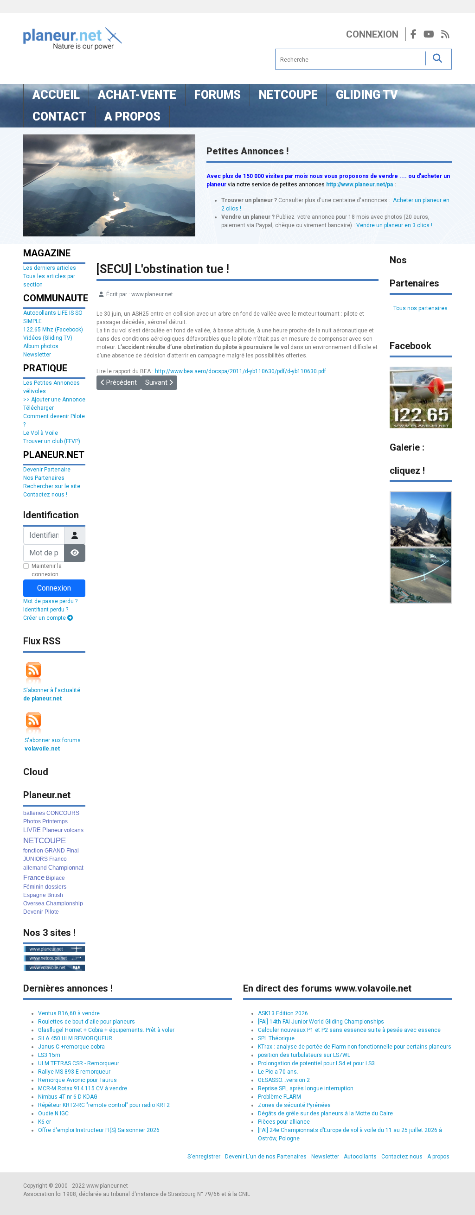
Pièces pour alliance (284, 1122)
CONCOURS (62, 813)
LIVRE (32, 830)
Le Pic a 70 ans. (278, 1072)
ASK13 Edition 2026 (283, 1013)
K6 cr (44, 1122)
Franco (58, 859)
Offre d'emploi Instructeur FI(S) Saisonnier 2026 (99, 1130)
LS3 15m (49, 1055)
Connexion (372, 34)
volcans (73, 830)
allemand (35, 868)
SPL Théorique (276, 1038)
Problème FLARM (279, 1097)
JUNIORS (35, 859)
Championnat (65, 867)
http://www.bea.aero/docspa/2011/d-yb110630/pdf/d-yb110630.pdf (240, 371)
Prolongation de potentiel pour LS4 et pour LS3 (316, 1063)
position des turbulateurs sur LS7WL (304, 1055)
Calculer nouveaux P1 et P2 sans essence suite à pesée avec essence (349, 1030)
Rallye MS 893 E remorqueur (74, 1072)
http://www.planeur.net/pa (359, 184)
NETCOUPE (44, 840)
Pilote (52, 912)
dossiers (55, 887)
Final (72, 850)
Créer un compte (45, 618)
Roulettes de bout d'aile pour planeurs (86, 1021)
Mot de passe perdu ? (50, 601)
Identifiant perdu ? (45, 609)
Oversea (34, 903)
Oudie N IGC (53, 1113)
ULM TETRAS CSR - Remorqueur (78, 1063)
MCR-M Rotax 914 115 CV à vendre (82, 1088)
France (34, 877)
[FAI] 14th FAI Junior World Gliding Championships (321, 1021)
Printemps (55, 821)
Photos (32, 821)
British (55, 895)
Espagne (34, 895)
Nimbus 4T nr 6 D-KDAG (67, 1097)
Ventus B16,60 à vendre (69, 1013)
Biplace (55, 878)
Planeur (52, 830)
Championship (64, 903)
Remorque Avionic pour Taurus (77, 1080)
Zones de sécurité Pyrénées (294, 1105)
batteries (34, 813)
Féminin (33, 887)
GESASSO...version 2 (284, 1080)
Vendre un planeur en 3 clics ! (394, 225)
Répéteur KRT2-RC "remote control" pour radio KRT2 (104, 1105)
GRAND (55, 850)
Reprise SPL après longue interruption (305, 1088)
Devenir (33, 912)
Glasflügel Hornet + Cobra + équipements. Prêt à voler (106, 1030)
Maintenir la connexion (47, 570)
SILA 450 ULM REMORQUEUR (75, 1038)
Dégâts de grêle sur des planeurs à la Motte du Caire (325, 1113)
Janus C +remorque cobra (71, 1046)
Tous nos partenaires (420, 308)
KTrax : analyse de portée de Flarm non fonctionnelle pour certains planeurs (354, 1046)
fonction (33, 850)
